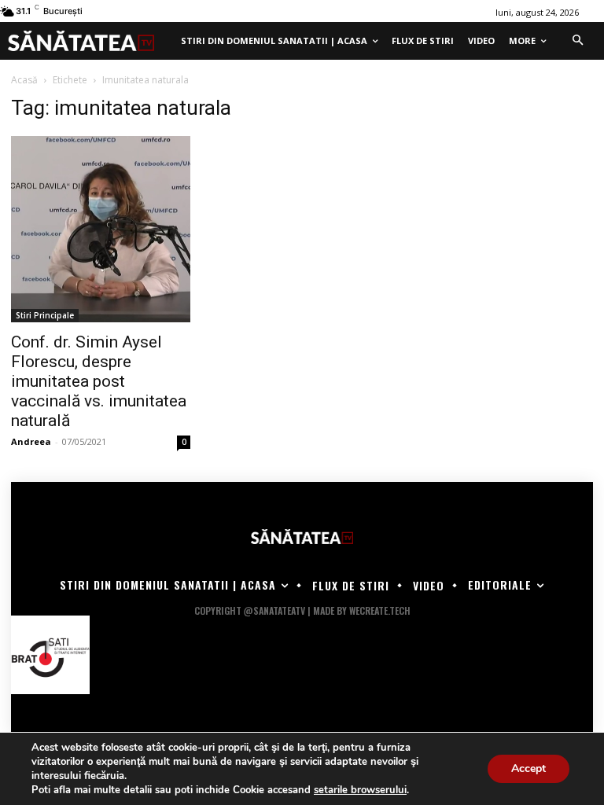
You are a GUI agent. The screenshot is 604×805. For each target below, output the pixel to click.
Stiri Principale (45, 315)
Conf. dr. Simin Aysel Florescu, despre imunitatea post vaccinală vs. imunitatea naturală (98, 381)
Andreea (31, 441)
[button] (577, 41)
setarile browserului (360, 790)
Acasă (24, 79)
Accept (528, 768)
